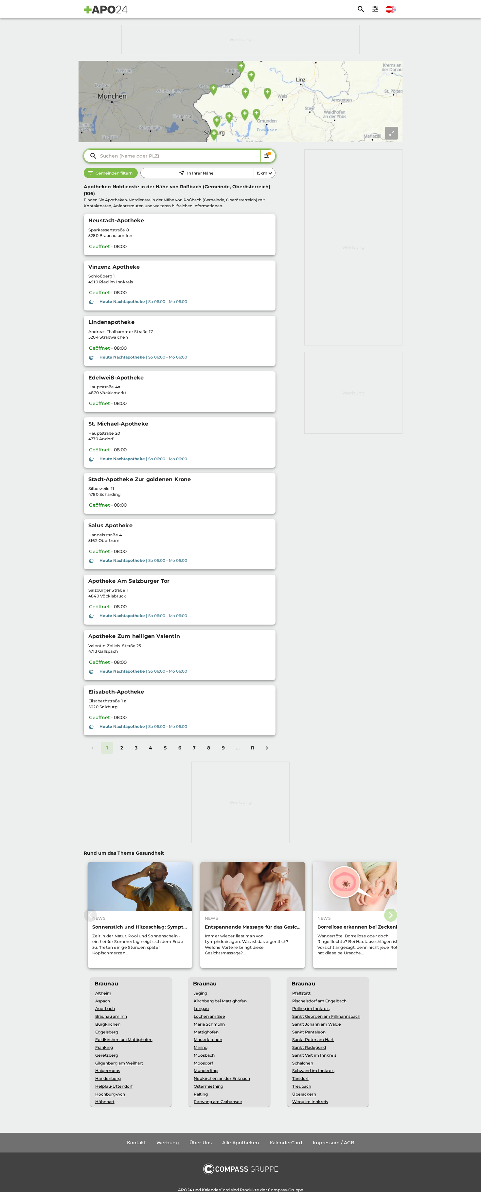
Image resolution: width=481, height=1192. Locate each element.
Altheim (103, 993)
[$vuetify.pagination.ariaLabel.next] (267, 748)
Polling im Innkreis (311, 1008)
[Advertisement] (240, 39)
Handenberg (108, 1078)
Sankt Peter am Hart (313, 1039)
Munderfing (206, 1070)
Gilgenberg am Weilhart (119, 1063)
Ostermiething (208, 1086)
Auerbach (105, 1008)
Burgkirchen (107, 1024)
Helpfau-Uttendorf (114, 1086)
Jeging (200, 993)
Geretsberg (106, 1055)
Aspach (102, 1001)
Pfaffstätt (301, 993)
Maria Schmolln (209, 1024)
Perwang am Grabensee (218, 1101)
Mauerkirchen (208, 1039)
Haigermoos (107, 1070)
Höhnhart (105, 1101)
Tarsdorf (300, 1078)
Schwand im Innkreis (313, 1070)
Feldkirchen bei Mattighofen (123, 1039)
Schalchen (302, 1063)
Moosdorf (203, 1063)
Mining (200, 1047)
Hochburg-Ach (110, 1094)
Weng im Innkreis (310, 1101)
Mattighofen (206, 1032)
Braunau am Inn (111, 1016)
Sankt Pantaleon (309, 1032)
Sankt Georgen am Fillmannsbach (326, 1016)
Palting (201, 1094)
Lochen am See (209, 1016)
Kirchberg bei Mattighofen (220, 1001)
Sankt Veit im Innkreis (314, 1055)
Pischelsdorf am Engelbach (319, 1001)
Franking (104, 1047)
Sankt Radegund (309, 1047)
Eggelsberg (106, 1032)
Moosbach (204, 1055)
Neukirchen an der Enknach (222, 1078)
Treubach (301, 1086)
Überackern (304, 1094)
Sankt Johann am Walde (316, 1024)
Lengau (201, 1008)
